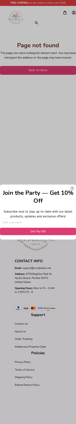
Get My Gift (38, 231)
